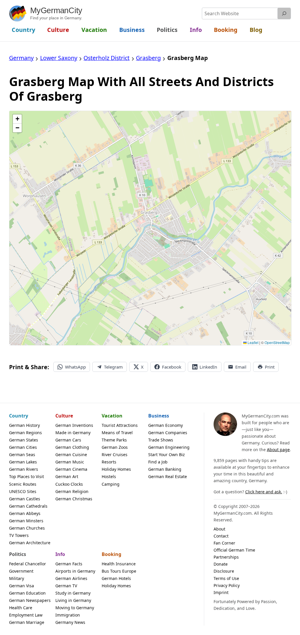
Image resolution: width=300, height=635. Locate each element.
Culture (64, 416)
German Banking (164, 469)
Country (18, 416)
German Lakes (23, 462)
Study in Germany (73, 593)
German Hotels (116, 578)
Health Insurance (119, 563)
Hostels (109, 476)
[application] (150, 228)
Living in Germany (73, 600)
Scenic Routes (22, 484)
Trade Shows (160, 440)
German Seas (22, 454)
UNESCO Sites (22, 491)
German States (23, 440)
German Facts (68, 563)
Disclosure (224, 571)
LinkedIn (208, 367)
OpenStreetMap (277, 342)
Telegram (113, 367)
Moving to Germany (74, 607)
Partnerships (226, 557)
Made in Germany (73, 432)
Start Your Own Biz (166, 454)
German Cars (68, 440)
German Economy (165, 425)
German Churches (27, 528)
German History (24, 425)
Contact (221, 536)
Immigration (67, 615)
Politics (17, 554)
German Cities (23, 447)
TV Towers (19, 535)
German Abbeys (24, 513)
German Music (69, 462)
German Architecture (29, 542)
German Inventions (74, 425)
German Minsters (26, 520)
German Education (27, 593)
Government (21, 571)
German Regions (25, 432)
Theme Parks (114, 440)
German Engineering (169, 447)
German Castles (24, 499)
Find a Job (158, 462)
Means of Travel (117, 432)
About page (278, 449)
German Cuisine (71, 454)
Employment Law (25, 615)
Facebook (171, 367)
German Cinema (71, 469)
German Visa (21, 585)
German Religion (71, 491)
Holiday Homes (116, 469)
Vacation (112, 416)
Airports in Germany (75, 571)
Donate (221, 564)
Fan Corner (224, 543)
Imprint (221, 592)
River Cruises (114, 454)
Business (158, 416)
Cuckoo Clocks (69, 484)
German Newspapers (30, 600)
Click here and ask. (263, 491)
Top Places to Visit (26, 476)
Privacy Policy (227, 585)
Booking (111, 554)
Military (16, 578)
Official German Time (234, 550)
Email (240, 367)
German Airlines (71, 578)
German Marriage (26, 622)
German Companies (167, 432)
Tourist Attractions (120, 425)
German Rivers (23, 469)
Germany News (70, 622)
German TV (66, 585)
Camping (111, 484)
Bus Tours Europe (119, 571)
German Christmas (73, 499)
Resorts (109, 462)
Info (60, 554)
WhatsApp (75, 367)
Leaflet (252, 342)
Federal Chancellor (27, 563)
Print (270, 367)
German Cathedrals (28, 506)
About (219, 529)
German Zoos (115, 447)
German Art (66, 476)
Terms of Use (226, 578)
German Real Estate (167, 476)
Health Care (20, 607)
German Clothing (72, 447)
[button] (17, 119)
